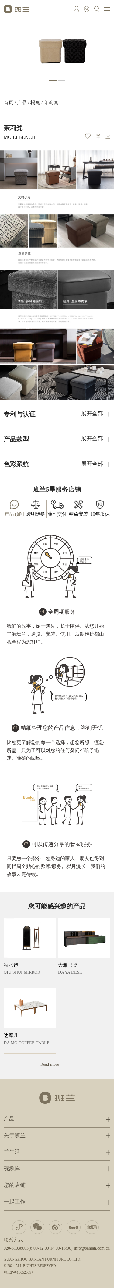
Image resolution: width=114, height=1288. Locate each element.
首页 (8, 102)
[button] (53, 80)
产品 (22, 102)
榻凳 (35, 102)
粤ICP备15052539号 (19, 1273)
